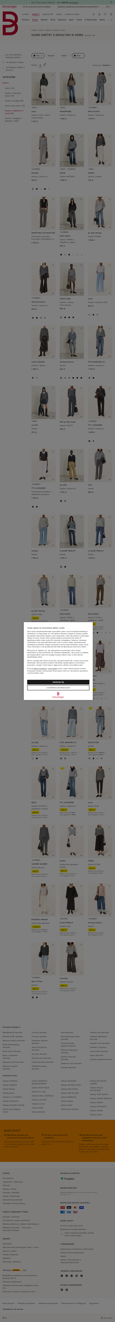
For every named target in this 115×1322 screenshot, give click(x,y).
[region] (58, 661)
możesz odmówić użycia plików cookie (68, 665)
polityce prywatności (40, 668)
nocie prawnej (52, 668)
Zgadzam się (58, 682)
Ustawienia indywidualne (58, 688)
